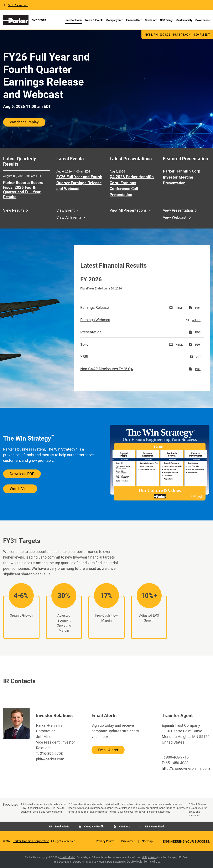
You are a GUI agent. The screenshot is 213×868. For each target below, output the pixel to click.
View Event (65, 210)
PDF (198, 307)
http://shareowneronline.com (186, 768)
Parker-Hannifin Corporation (31, 841)
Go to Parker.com (18, 5)
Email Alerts (108, 750)
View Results (13, 210)
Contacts (124, 826)
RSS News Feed (154, 826)
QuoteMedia (67, 857)
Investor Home (73, 20)
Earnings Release (94, 307)
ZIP (198, 357)
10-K (84, 344)
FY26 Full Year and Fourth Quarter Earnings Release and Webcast (79, 182)
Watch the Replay (24, 122)
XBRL (84, 356)
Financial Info (134, 20)
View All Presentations (128, 210)
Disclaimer (128, 841)
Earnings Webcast (95, 320)
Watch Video (20, 489)
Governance (202, 20)
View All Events (69, 217)
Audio (196, 320)
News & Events (94, 20)
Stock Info (151, 20)
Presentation (91, 332)
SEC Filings (166, 20)
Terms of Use (152, 861)
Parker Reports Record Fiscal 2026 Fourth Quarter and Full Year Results (23, 189)
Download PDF (22, 474)
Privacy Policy (105, 841)
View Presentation (178, 210)
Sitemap (147, 841)
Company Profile (94, 826)
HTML (179, 307)
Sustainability (184, 20)
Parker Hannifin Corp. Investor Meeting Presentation (182, 177)
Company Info (114, 20)
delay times (149, 857)
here (59, 808)
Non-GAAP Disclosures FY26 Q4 (106, 369)
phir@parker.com (50, 759)
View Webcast (175, 217)
